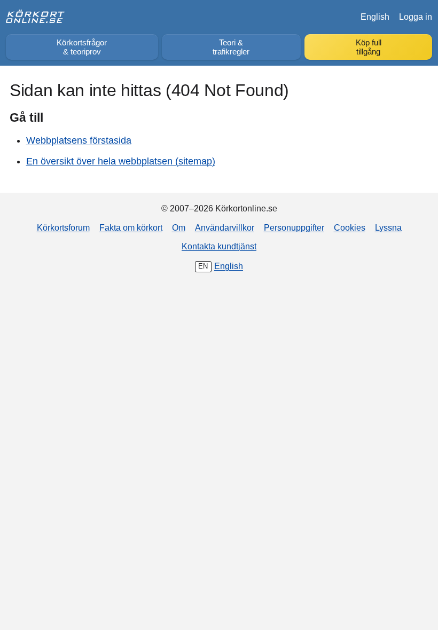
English (375, 16)
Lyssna (388, 227)
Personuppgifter (294, 227)
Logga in (415, 16)
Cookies (349, 227)
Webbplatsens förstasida (78, 140)
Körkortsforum (63, 227)
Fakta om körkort (130, 227)
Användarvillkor (224, 227)
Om (178, 227)
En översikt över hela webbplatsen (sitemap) (120, 161)
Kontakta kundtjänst (219, 246)
